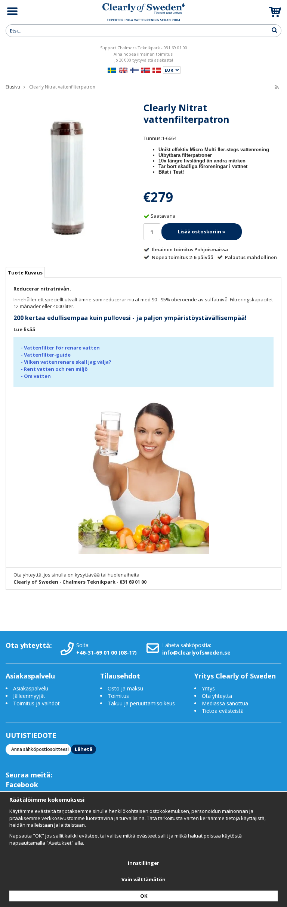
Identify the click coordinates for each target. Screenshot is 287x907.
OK (143, 895)
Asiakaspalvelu (30, 688)
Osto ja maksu (126, 688)
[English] (123, 69)
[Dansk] (157, 69)
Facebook (22, 784)
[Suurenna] (68, 176)
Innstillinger (143, 863)
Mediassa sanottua (225, 703)
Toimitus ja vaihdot (36, 703)
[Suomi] (134, 69)
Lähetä (83, 749)
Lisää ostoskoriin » (201, 231)
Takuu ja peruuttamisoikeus (141, 703)
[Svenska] (112, 69)
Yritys (208, 688)
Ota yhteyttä (217, 695)
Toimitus (118, 695)
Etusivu (13, 87)
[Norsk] (146, 69)
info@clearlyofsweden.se (196, 652)
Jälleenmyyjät (29, 695)
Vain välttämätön (143, 879)
